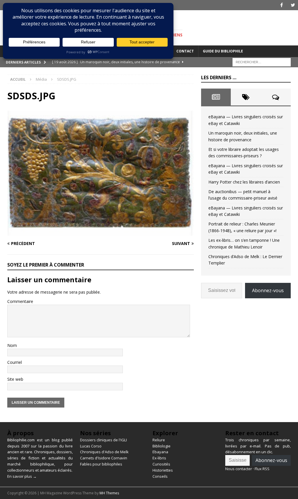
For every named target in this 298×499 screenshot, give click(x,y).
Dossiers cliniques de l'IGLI (103, 439)
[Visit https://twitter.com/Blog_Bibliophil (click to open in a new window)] (293, 5)
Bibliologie (161, 446)
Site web (15, 379)
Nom (12, 345)
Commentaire (20, 301)
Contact (185, 51)
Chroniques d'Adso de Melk (104, 451)
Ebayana (160, 451)
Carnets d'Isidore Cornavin (103, 458)
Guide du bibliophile (223, 51)
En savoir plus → (22, 476)
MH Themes (109, 493)
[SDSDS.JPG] (100, 232)
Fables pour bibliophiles (101, 464)
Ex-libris (159, 458)
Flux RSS (262, 468)
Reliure (158, 439)
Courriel (14, 362)
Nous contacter (238, 468)
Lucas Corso (91, 446)
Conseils (160, 476)
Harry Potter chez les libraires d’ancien (244, 182)
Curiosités (161, 464)
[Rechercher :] (262, 61)
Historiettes (162, 470)
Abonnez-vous (268, 290)
